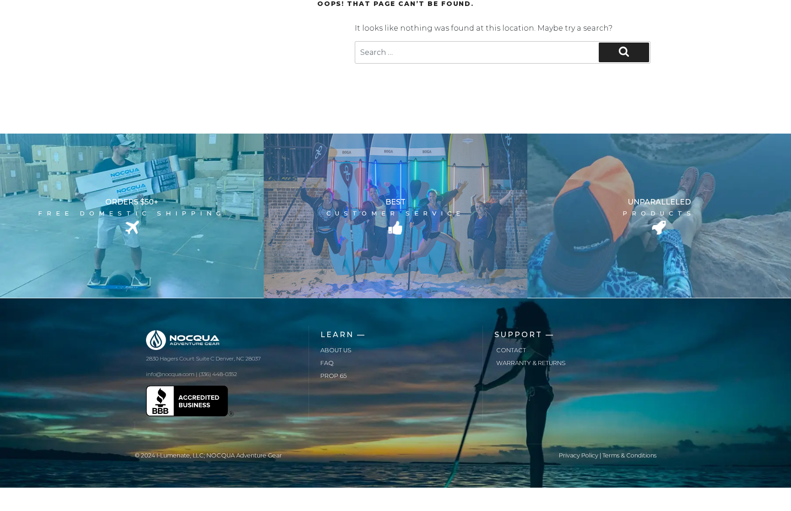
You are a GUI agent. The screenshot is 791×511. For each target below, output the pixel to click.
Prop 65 (333, 375)
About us (336, 350)
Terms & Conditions (629, 455)
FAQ (327, 363)
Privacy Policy (578, 455)
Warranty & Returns (531, 363)
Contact (511, 350)
